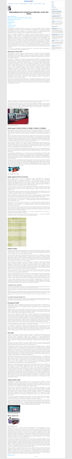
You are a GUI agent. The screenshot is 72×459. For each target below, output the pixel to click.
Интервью (31, 3)
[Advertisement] (29, 92)
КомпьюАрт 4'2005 (11, 455)
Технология (16, 3)
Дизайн (43, 3)
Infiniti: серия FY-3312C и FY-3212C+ (14, 19)
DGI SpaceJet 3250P (11, 22)
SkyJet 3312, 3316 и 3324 (12, 16)
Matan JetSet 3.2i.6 (11, 26)
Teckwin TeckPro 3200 (12, 25)
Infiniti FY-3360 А (11, 20)
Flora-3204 (9, 23)
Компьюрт (28, 1)
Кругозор (39, 3)
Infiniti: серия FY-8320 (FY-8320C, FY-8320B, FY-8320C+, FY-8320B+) (20, 17)
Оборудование (10, 3)
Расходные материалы (24, 3)
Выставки (35, 3)
